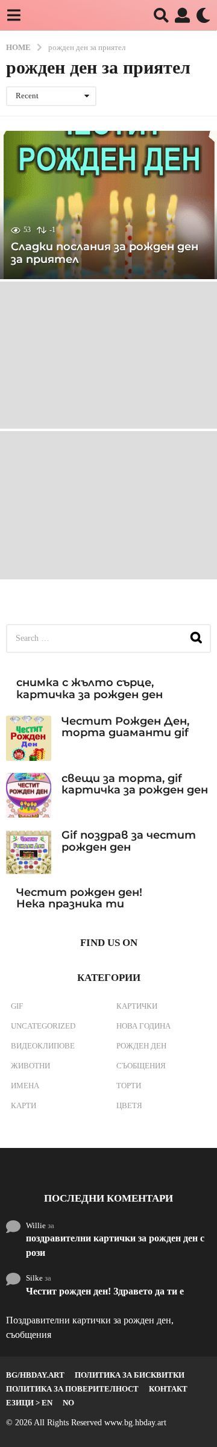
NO (68, 1402)
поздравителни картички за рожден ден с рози (115, 1245)
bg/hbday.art (35, 1374)
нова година (143, 1025)
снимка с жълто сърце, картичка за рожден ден (89, 688)
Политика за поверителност (72, 1388)
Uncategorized (43, 1025)
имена (25, 1085)
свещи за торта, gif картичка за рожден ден (134, 784)
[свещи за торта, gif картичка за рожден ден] (28, 795)
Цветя (129, 1105)
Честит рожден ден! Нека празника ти (79, 898)
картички (136, 1005)
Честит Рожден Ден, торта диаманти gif (125, 726)
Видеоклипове (43, 1045)
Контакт (168, 1388)
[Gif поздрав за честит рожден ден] (28, 852)
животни (30, 1065)
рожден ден (141, 1045)
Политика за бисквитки (129, 1374)
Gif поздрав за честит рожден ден (128, 840)
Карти (23, 1105)
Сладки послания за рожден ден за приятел (104, 253)
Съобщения (141, 1065)
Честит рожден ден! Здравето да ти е (105, 1291)
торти (128, 1085)
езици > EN (29, 1402)
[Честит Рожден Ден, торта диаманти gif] (28, 738)
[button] (13, 15)
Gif (17, 1005)
